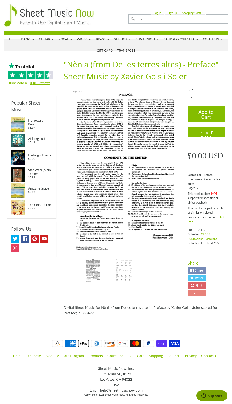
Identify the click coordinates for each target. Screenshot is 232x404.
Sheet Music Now (114, 394)
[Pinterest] (35, 239)
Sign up (172, 13)
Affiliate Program (70, 355)
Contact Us (210, 355)
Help (16, 355)
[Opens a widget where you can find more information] (211, 396)
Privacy (191, 355)
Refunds (173, 355)
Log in (157, 13)
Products (95, 355)
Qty (191, 89)
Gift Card (137, 355)
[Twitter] (15, 239)
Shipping (156, 355)
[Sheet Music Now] (49, 15)
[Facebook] (25, 239)
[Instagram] (15, 248)
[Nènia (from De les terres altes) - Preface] (93, 270)
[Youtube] (44, 239)
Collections (116, 355)
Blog (48, 355)
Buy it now (206, 133)
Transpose (33, 355)
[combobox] (178, 19)
